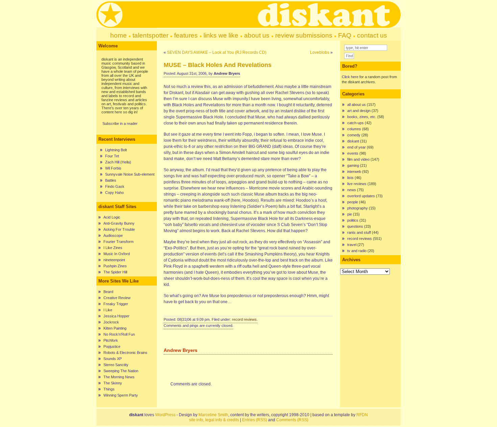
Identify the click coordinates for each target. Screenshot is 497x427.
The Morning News (119, 377)
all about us (356, 105)
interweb (354, 172)
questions (355, 226)
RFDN (362, 414)
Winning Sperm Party (120, 395)
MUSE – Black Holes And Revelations (217, 65)
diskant (353, 141)
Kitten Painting (114, 328)
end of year (356, 147)
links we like (221, 35)
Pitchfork (110, 340)
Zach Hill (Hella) (118, 162)
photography (357, 208)
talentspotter (150, 35)
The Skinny (112, 383)
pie (349, 214)
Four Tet (112, 156)
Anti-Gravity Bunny (119, 223)
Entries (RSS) (254, 420)
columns (354, 129)
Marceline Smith (213, 414)
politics (352, 220)
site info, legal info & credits (214, 420)
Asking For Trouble (119, 229)
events (352, 153)
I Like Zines (112, 248)
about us (256, 35)
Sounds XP (112, 359)
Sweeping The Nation (120, 371)
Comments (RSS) (292, 420)
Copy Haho (114, 192)
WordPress (165, 414)
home (118, 35)
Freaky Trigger (115, 304)
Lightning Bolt (116, 150)
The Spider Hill (115, 272)
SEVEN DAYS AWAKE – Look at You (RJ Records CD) (216, 52)
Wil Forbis (113, 168)
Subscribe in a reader (120, 123)
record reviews (244, 319)
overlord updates (361, 196)
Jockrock (111, 322)
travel (351, 245)
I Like (107, 310)
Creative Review (117, 298)
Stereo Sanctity (115, 365)
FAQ (344, 35)
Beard (108, 292)
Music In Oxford (116, 254)
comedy (353, 135)
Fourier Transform (118, 242)
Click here (350, 77)
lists (350, 178)
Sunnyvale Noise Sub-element (130, 174)
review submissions (303, 35)
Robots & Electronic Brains (125, 353)
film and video (358, 159)
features (186, 35)
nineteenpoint (114, 260)
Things (109, 389)
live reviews (356, 184)
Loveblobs (319, 52)
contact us (372, 35)
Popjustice (111, 346)
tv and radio (356, 251)
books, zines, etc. (361, 117)
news (351, 190)
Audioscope (113, 235)
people (352, 202)
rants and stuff (359, 232)
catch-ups (355, 123)
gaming (353, 165)
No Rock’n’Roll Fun (119, 334)
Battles (110, 180)
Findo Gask (114, 186)
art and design (359, 111)
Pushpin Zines (115, 266)
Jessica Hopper (116, 316)
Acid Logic (111, 217)
